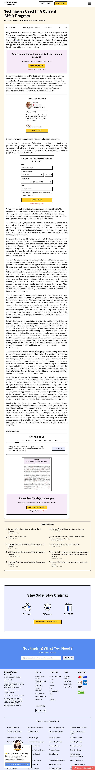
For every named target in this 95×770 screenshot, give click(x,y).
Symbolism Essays (34, 760)
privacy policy (31, 194)
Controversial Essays (14, 738)
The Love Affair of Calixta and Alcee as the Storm (68, 529)
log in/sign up (46, 3)
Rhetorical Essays (34, 754)
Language (34, 20)
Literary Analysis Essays (57, 760)
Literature (52, 700)
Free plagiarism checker (39, 677)
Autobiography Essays (56, 727)
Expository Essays (76, 742)
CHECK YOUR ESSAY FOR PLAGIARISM (47, 622)
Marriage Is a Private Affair (17, 537)
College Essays (33, 731)
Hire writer (36, 130)
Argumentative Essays (35, 727)
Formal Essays (12, 768)
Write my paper (36, 200)
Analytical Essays (13, 727)
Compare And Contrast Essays (77, 733)
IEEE (50, 441)
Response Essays (55, 764)
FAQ (51, 688)
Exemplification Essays (36, 742)
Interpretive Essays (76, 760)
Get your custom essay (36, 507)
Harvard (29, 441)
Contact (52, 679)
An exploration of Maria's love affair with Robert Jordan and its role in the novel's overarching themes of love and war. (70, 554)
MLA (22, 441)
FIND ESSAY (68, 658)
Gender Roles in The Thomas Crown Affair (65, 544)
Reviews (52, 685)
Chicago (38, 441)
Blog (51, 694)
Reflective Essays (76, 750)
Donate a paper (54, 691)
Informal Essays (33, 768)
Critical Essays (33, 738)
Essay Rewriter (39, 693)
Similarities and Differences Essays (76, 755)
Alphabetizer (39, 686)
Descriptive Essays (76, 738)
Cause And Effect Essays (78, 727)
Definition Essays (54, 738)
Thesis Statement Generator (40, 682)
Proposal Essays (54, 750)
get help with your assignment (17, 764)
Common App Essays (56, 731)
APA (17, 441)
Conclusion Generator (38, 690)
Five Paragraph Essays (77, 764)
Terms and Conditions (67, 677)
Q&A (51, 697)
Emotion (15, 20)
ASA (45, 441)
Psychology (41, 20)
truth (17, 40)
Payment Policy (68, 687)
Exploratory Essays (55, 742)
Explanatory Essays (55, 768)
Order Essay (38, 699)
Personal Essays (54, 746)
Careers (52, 682)
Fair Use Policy (68, 684)
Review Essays (33, 764)
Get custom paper (36, 66)
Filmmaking (26, 20)
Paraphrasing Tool (40, 696)
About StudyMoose (55, 676)
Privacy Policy (68, 681)
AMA (56, 441)
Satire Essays (53, 754)
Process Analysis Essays (36, 750)
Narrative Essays (34, 746)
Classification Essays (14, 731)
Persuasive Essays (76, 746)
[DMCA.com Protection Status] (81, 692)
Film (20, 20)
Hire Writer (60, 3)
